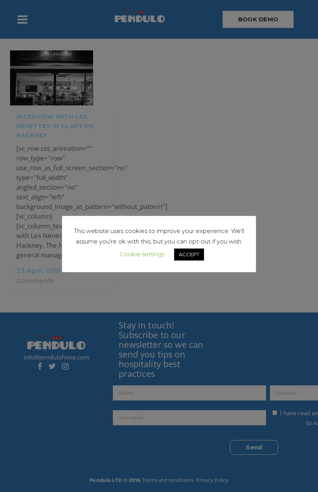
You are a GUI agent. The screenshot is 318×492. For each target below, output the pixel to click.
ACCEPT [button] (189, 254)
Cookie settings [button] (142, 254)
